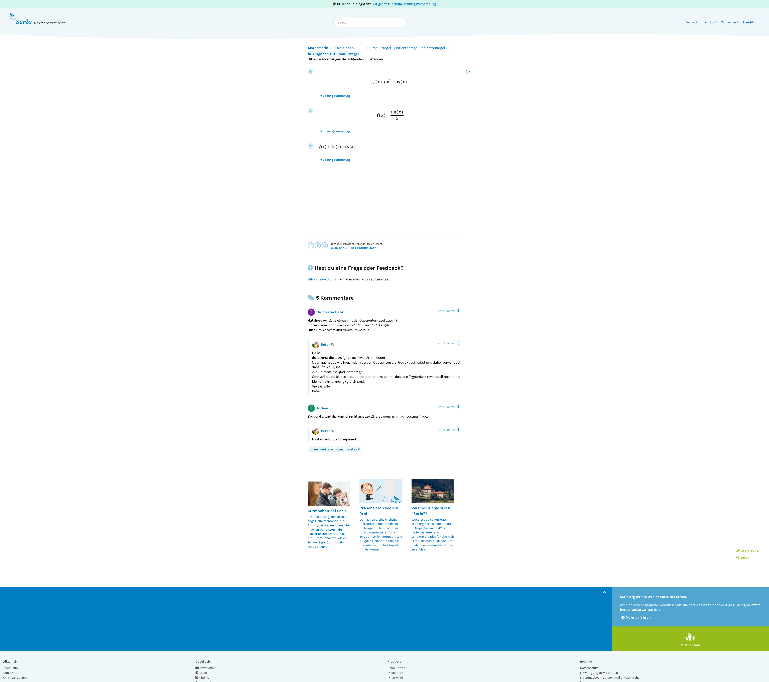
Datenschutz (589, 668)
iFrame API (395, 677)
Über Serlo (10, 668)
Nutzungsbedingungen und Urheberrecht (609, 677)
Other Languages (15, 677)
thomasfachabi (329, 312)
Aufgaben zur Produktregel (335, 54)
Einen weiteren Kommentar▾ (334, 449)
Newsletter (207, 668)
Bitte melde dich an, (323, 279)
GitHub (204, 677)
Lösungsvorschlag (335, 96)
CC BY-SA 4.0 (339, 248)
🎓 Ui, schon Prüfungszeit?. (384, 4)
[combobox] (370, 22)
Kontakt (8, 673)
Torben (322, 408)
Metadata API (397, 673)
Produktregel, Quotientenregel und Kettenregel (407, 48)
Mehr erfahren (638, 617)
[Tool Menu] (458, 310)
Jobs (203, 673)
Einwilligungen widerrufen (599, 673)
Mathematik (318, 48)
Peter (325, 344)
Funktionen (344, 48)
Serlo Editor (396, 668)
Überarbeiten (750, 550)
